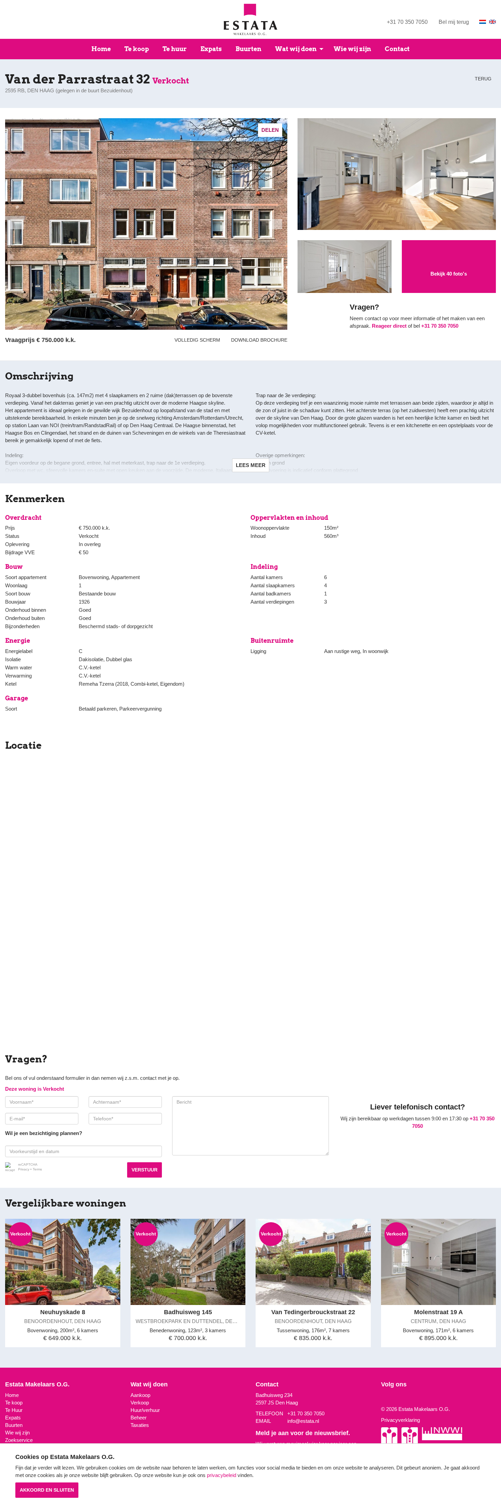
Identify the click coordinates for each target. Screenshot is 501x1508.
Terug (482, 78)
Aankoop (140, 1395)
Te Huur (13, 1410)
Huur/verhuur (145, 1410)
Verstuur (144, 1169)
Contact (397, 48)
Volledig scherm (197, 340)
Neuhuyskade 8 (62, 1312)
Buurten (248, 48)
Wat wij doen (296, 48)
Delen (270, 130)
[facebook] (387, 1398)
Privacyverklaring (400, 1420)
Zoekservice (19, 1440)
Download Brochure (257, 340)
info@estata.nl (303, 1421)
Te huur (175, 48)
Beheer (139, 1417)
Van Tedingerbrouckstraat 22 (313, 1312)
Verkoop (140, 1402)
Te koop (136, 48)
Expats (211, 48)
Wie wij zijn (352, 48)
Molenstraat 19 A (438, 1312)
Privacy (23, 1169)
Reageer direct (389, 326)
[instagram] (382, 1398)
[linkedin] (392, 1398)
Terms (37, 1169)
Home (101, 48)
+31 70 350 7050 (407, 22)
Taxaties (140, 1425)
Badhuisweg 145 (188, 1312)
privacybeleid (221, 1475)
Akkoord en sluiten (47, 1490)
